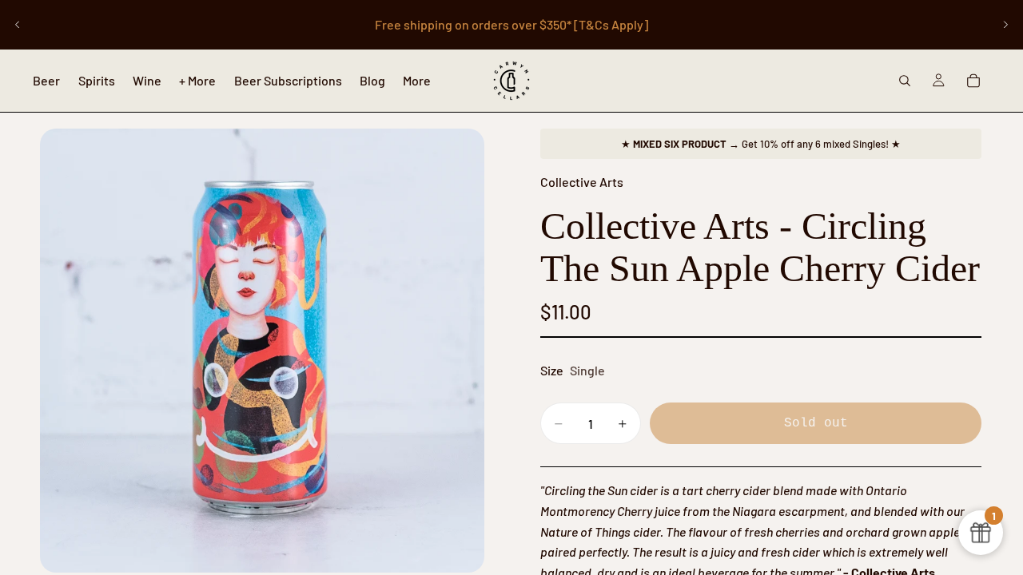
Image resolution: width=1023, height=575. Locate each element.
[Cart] (973, 80)
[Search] (904, 80)
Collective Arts (581, 181)
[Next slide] (1005, 24)
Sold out (816, 423)
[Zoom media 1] (262, 351)
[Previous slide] (17, 24)
